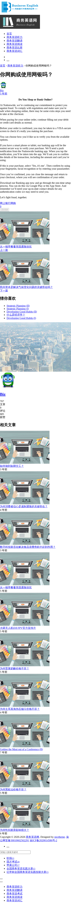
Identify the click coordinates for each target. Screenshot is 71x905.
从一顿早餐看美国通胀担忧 (16, 587)
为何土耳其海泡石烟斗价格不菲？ (20, 709)
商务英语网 (32, 837)
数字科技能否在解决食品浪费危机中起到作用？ (27, 547)
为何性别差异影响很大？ (14, 830)
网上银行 (5, 203)
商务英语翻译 (14, 40)
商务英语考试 (14, 893)
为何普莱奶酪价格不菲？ (14, 668)
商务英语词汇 (14, 51)
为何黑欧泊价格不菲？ (13, 789)
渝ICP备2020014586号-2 (43, 840)
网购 (13, 203)
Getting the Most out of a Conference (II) (21, 749)
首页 (9, 33)
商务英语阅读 (14, 44)
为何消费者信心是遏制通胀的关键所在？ (24, 506)
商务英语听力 (14, 37)
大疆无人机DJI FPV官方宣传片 (18, 628)
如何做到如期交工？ (12, 466)
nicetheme (59, 837)
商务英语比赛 (14, 47)
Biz (3, 394)
